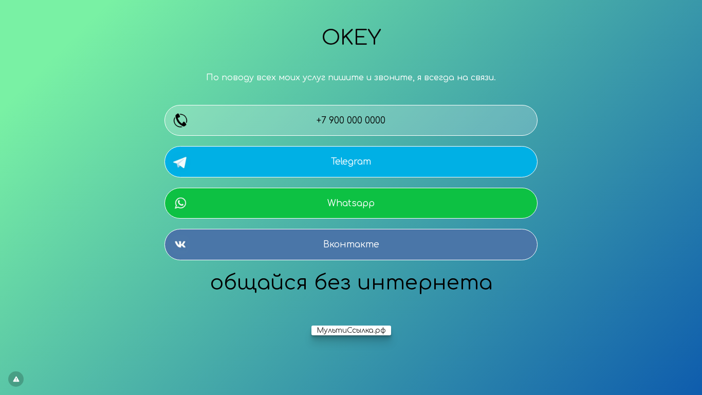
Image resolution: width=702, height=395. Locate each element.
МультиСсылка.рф (351, 330)
